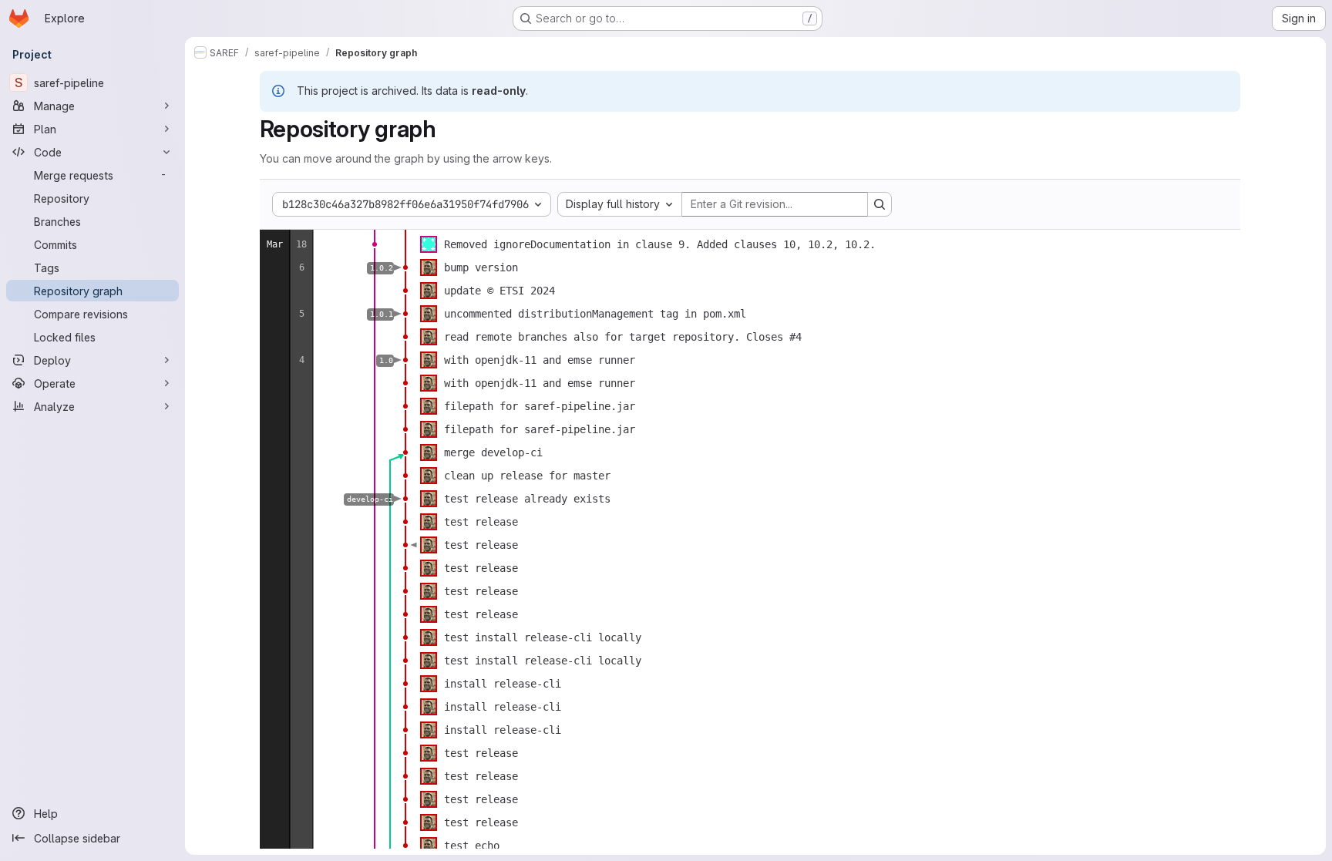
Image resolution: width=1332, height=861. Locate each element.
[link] (374, 244)
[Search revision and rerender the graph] (879, 204)
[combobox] (619, 204)
